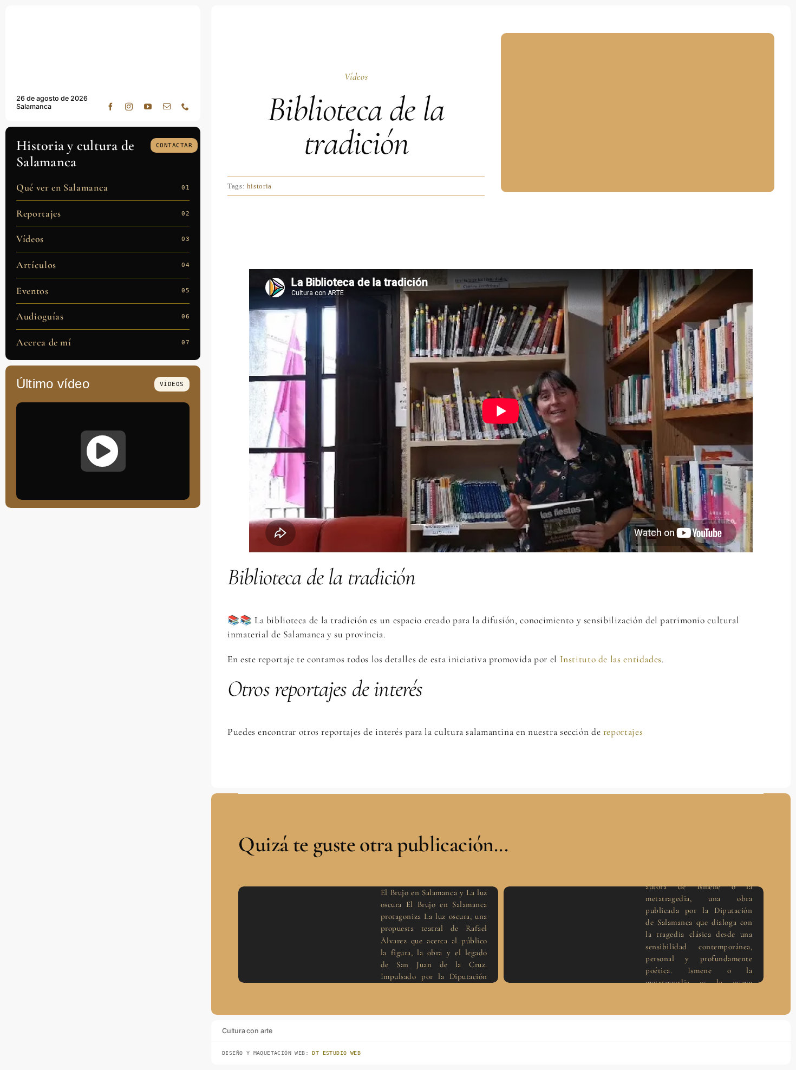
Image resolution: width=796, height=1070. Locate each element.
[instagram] (129, 106)
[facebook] (111, 106)
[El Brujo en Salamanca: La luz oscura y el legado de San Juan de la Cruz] (103, 451)
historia (259, 186)
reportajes (623, 732)
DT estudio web (336, 1053)
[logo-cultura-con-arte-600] (103, 20)
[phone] (185, 106)
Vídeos (356, 76)
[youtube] (148, 106)
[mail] (167, 106)
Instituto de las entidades (611, 659)
